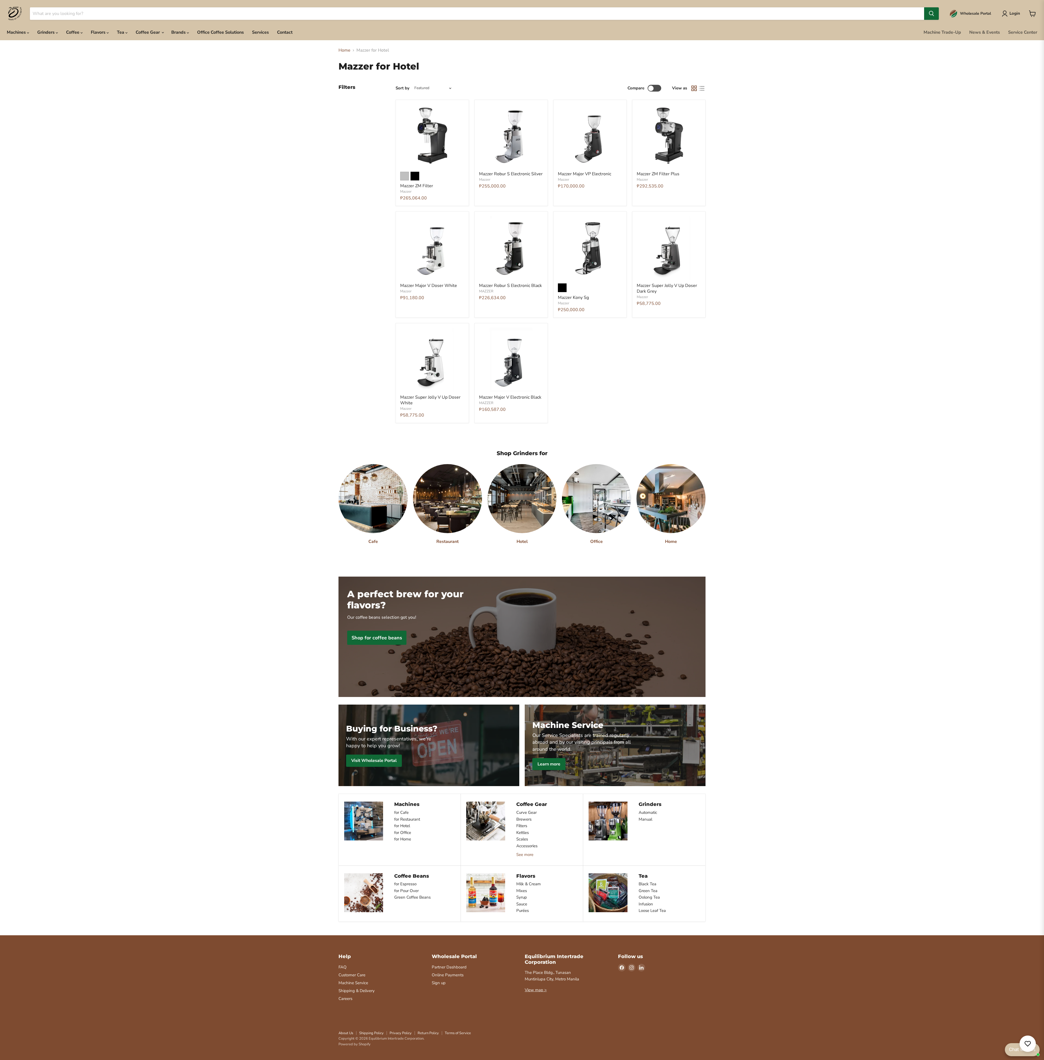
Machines (17, 32)
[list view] (702, 88)
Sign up (439, 983)
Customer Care (351, 975)
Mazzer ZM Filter (416, 186)
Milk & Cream (528, 884)
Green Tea (648, 890)
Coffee (73, 32)
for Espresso (405, 884)
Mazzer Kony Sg (573, 298)
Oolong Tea (649, 897)
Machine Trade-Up (942, 32)
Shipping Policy (371, 1033)
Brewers (524, 819)
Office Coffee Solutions (220, 32)
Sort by (402, 88)
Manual (645, 819)
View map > (536, 990)
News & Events (984, 32)
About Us (345, 1033)
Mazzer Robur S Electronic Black (510, 286)
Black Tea (647, 884)
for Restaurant (407, 819)
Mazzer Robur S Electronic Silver (511, 174)
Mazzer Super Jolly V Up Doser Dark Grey (667, 288)
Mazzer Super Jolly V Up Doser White (430, 400)
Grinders (46, 32)
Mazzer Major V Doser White (428, 286)
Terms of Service (458, 1033)
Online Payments (448, 975)
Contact (285, 32)
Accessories (526, 846)
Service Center (1022, 32)
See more (524, 854)
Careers (345, 998)
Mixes (521, 890)
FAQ (342, 967)
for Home (402, 839)
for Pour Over (406, 890)
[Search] (931, 13)
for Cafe (401, 812)
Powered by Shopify (354, 1044)
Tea (121, 32)
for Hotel (402, 825)
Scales (522, 839)
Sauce (521, 904)
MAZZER (486, 291)
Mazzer (406, 191)
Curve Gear (526, 812)
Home (344, 50)
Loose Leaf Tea (652, 910)
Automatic (648, 812)
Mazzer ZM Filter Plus (658, 174)
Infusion (646, 904)
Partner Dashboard (449, 967)
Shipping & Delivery (356, 990)
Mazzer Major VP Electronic (584, 174)
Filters (521, 825)
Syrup (521, 897)
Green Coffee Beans (412, 897)
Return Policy (428, 1033)
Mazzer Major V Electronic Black (510, 397)
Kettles (522, 832)
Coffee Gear (148, 32)
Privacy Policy (401, 1033)
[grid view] (694, 88)
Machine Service (353, 983)
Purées (522, 910)
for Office (402, 832)
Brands (179, 32)
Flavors (99, 32)
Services (260, 32)
